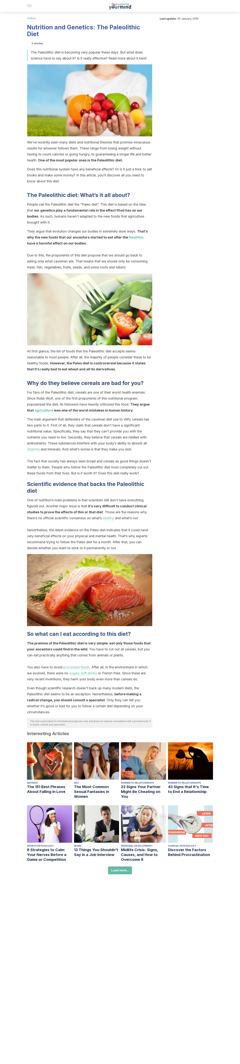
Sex (76, 782)
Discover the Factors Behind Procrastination (189, 852)
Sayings (32, 782)
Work (77, 845)
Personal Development (137, 845)
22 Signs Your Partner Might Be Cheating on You (141, 792)
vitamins (33, 449)
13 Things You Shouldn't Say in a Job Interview (96, 852)
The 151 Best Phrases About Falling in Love (46, 789)
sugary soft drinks (83, 673)
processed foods (76, 667)
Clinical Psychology (182, 845)
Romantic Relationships (137, 782)
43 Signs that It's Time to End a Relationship (188, 789)
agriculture (43, 410)
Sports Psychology (40, 845)
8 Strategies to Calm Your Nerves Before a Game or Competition (46, 855)
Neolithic (136, 237)
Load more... (120, 870)
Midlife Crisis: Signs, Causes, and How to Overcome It (139, 855)
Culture (31, 18)
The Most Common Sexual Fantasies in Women (91, 792)
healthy (108, 518)
